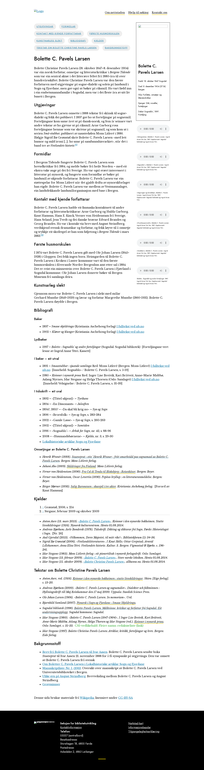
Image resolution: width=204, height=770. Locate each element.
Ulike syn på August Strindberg (64, 676)
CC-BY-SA (125, 697)
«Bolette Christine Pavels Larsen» (104, 561)
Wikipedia (87, 697)
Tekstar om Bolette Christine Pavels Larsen (67, 47)
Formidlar (69, 26)
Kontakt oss (159, 12)
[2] (42, 235)
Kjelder (99, 40)
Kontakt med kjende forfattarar (59, 33)
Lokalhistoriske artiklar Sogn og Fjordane (71, 441)
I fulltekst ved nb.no (130, 326)
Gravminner (51, 684)
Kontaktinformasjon (71, 727)
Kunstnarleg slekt (49, 40)
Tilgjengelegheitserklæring (143, 731)
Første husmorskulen (104, 33)
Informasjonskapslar (139, 727)
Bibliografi (78, 40)
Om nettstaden (115, 12)
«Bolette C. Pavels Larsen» (94, 521)
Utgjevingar (45, 26)
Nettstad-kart (135, 723)
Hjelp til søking (138, 12)
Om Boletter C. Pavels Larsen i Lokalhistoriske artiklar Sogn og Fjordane (93, 664)
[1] (76, 145)
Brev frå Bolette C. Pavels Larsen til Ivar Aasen (74, 652)
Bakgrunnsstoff (116, 47)
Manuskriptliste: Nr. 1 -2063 (61, 668)
